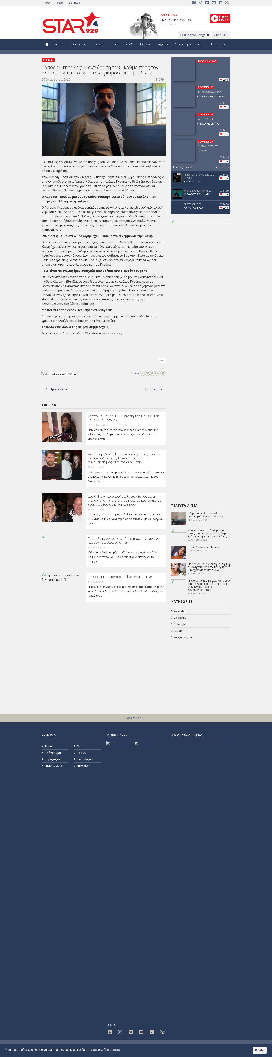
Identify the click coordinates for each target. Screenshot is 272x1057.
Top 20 (129, 44)
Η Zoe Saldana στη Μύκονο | (206, 547)
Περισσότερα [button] (112, 1049)
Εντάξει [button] (259, 1050)
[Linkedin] (157, 373)
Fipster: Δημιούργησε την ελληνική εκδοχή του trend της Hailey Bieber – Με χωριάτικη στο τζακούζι (209, 567)
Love (225, 79)
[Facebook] (142, 373)
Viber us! (220, 35)
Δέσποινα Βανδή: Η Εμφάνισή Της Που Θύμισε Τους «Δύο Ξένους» (123, 418)
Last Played (74, 2)
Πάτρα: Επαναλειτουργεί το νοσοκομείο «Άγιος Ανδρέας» (205, 515)
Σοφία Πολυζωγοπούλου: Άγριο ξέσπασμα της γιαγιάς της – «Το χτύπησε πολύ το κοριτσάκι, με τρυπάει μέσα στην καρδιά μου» (124, 500)
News (47, 2)
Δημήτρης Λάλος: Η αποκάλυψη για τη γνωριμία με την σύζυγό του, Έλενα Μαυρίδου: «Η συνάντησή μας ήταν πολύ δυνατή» (124, 458)
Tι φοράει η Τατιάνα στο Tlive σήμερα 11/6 (120, 576)
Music (178, 631)
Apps (201, 44)
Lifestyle (180, 624)
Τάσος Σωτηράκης (148, 177)
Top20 (59, 2)
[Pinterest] (163, 373)
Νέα (115, 44)
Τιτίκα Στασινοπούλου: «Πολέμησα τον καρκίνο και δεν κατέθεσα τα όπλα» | (123, 540)
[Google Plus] (152, 373)
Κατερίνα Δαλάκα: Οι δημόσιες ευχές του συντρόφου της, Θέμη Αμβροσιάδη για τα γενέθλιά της (207, 533)
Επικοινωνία (219, 44)
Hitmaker (146, 44)
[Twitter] (147, 373)
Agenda (163, 44)
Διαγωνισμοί (183, 44)
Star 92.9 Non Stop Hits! (176, 20)
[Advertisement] (200, 670)
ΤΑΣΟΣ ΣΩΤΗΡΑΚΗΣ (63, 373)
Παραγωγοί (98, 44)
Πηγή (162, 360)
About (59, 44)
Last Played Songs (192, 35)
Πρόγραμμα (77, 44)
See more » (222, 167)
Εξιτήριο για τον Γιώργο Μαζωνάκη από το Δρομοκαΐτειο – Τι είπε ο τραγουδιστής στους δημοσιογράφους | (209, 585)
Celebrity (48, 60)
